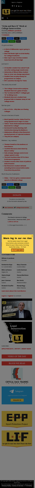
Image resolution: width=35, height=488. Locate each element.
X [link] (32, 236)
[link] (17, 236)
